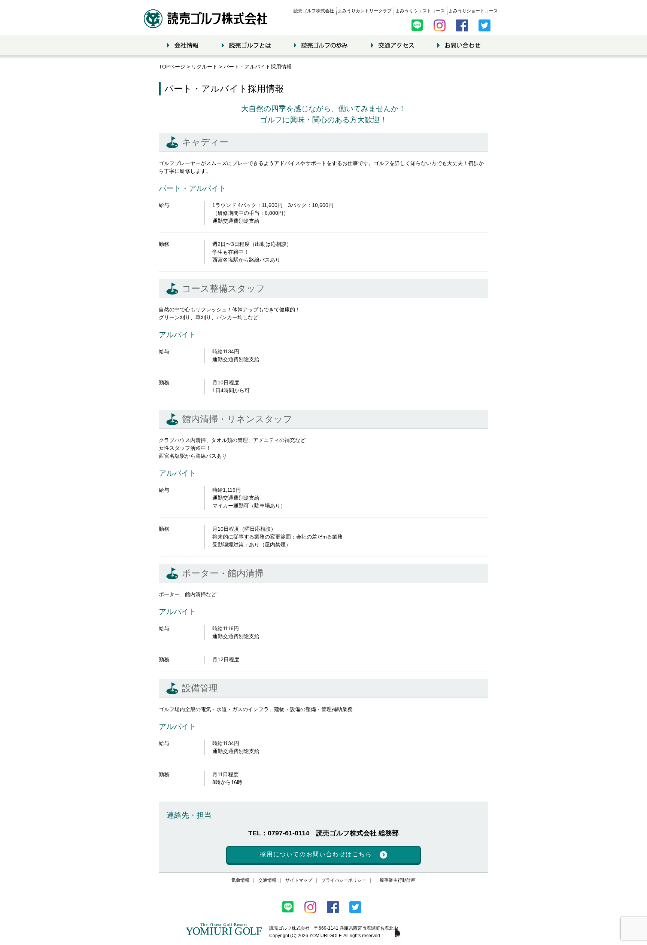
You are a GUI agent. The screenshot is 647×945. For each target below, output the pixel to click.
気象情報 (240, 880)
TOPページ (172, 67)
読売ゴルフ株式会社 (314, 10)
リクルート (204, 67)
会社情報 (182, 45)
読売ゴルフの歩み (321, 45)
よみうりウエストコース (420, 10)
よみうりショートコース (473, 10)
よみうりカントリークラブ (365, 10)
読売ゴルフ (205, 18)
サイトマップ (298, 880)
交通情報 (267, 880)
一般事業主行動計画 (395, 880)
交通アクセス (392, 45)
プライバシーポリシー (343, 880)
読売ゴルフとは (246, 45)
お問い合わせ (458, 45)
